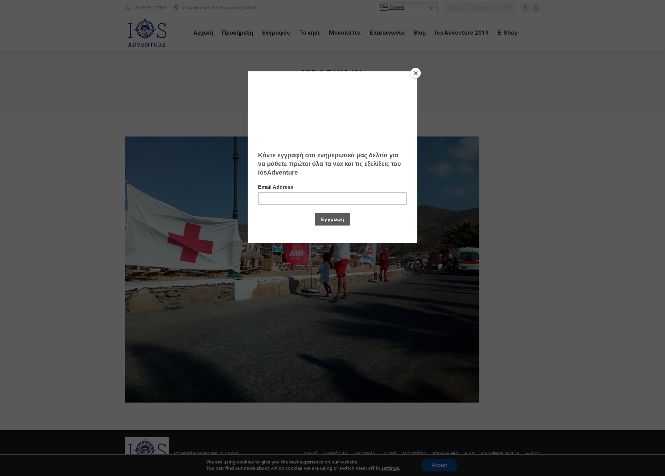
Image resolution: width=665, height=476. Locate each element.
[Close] (415, 73)
